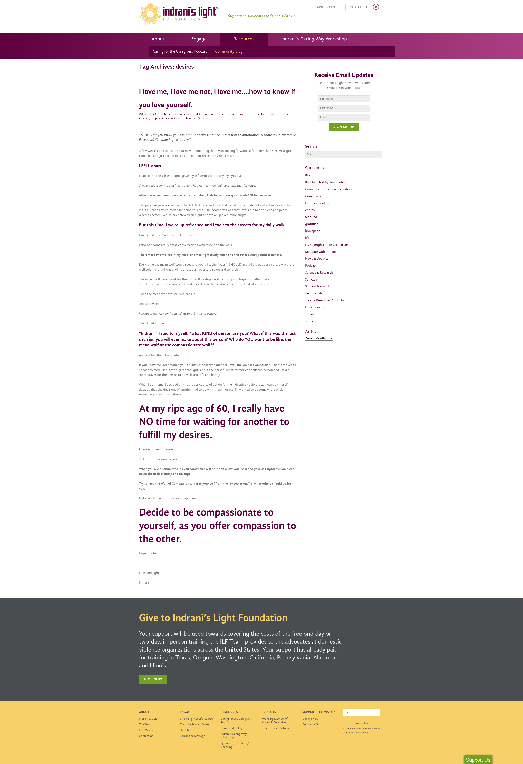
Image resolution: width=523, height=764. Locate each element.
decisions (221, 114)
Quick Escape (360, 7)
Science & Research (319, 272)
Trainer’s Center (327, 7)
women (310, 321)
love (167, 118)
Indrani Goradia (198, 118)
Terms (367, 723)
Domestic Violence (318, 203)
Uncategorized (315, 307)
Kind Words (146, 730)
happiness (157, 118)
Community (313, 196)
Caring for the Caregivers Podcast (180, 52)
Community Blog (229, 52)
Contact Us (146, 736)
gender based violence (265, 114)
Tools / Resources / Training (325, 300)
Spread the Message (192, 736)
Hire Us (184, 730)
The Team (145, 724)
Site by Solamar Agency (355, 732)
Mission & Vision (149, 719)
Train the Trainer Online (194, 724)
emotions (244, 114)
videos (309, 314)
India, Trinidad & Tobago (277, 728)
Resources (243, 39)
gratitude (311, 224)
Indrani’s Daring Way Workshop (314, 39)
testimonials (313, 293)
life (307, 238)
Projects (269, 712)
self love (176, 118)
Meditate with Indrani (320, 252)
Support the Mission (319, 712)
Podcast (310, 265)
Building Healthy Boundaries (325, 182)
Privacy (358, 723)
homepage (185, 114)
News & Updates (316, 259)
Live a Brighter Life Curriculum (326, 245)
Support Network (317, 286)
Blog (308, 175)
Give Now (153, 679)
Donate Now (310, 719)
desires (233, 114)
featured (172, 114)
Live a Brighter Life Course (196, 719)
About (158, 39)
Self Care (311, 279)
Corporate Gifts (312, 724)
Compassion (207, 114)
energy (310, 210)
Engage (199, 39)
